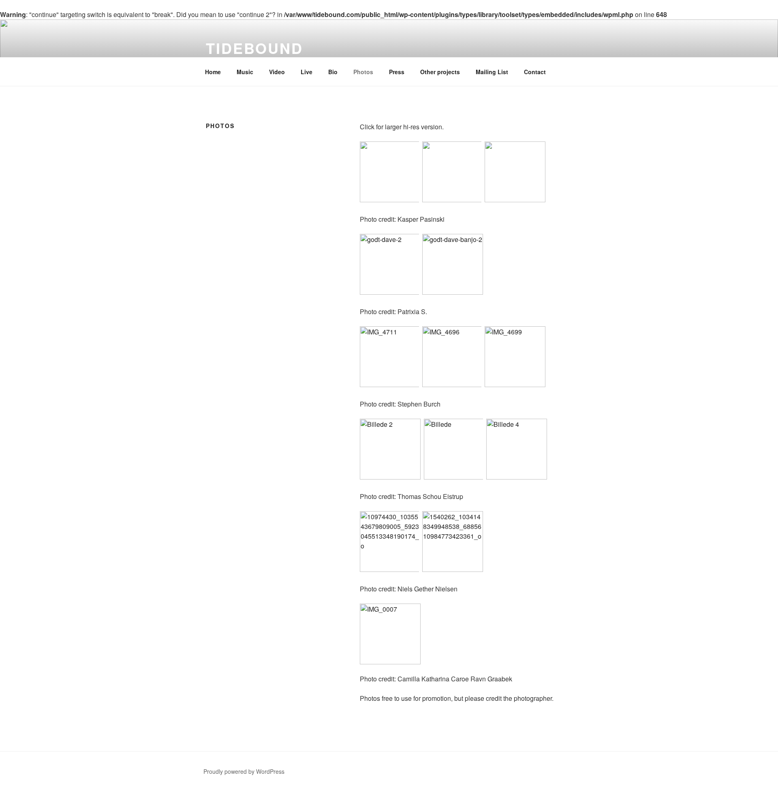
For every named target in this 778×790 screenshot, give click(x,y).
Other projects (440, 72)
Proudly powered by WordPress (243, 771)
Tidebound (254, 47)
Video (277, 72)
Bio (333, 72)
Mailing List (492, 72)
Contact (535, 72)
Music (245, 72)
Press (396, 72)
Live (306, 72)
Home (213, 72)
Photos (363, 72)
